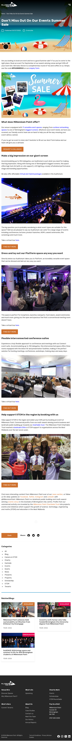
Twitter (31, 497)
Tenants (8, 587)
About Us (28, 704)
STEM (7, 584)
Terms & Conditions (35, 735)
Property (8, 578)
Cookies (31, 737)
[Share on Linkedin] (37, 535)
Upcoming (29, 693)
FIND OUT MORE (9, 247)
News (7, 572)
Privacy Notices (47, 735)
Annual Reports (30, 722)
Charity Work (54, 690)
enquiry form (34, 68)
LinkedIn (50, 497)
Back (9, 535)
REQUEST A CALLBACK (12, 149)
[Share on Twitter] (32, 535)
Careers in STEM (11, 557)
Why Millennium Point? (9, 696)
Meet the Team (30, 716)
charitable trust (39, 425)
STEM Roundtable (55, 699)
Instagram (39, 497)
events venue (13, 502)
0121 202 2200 (54, 718)
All (6, 551)
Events (7, 566)
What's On (29, 690)
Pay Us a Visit (54, 704)
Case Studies (30, 710)
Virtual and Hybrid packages (31, 174)
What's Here (6, 704)
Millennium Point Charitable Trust (46, 504)
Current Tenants (7, 708)
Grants (7, 569)
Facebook (24, 497)
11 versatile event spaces (32, 127)
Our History (29, 719)
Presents (8, 575)
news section (57, 494)
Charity (7, 560)
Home (3, 14)
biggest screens (32, 130)
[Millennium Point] (8, 683)
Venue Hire (5, 690)
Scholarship (9, 581)
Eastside (8, 563)
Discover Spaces (7, 693)
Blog (6, 554)
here (17, 240)
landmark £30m (20, 427)
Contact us (29, 713)
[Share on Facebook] (28, 535)
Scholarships (53, 696)
